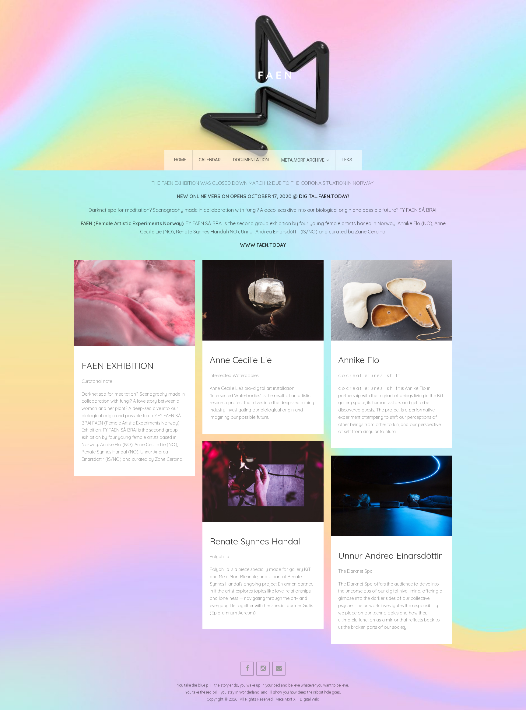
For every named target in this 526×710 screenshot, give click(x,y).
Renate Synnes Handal (255, 541)
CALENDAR (210, 160)
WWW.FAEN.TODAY (263, 245)
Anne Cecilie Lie (241, 359)
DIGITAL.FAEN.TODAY (323, 196)
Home (180, 160)
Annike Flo (358, 359)
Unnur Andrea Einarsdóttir (390, 555)
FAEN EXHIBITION (117, 365)
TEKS (347, 160)
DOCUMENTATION (251, 160)
